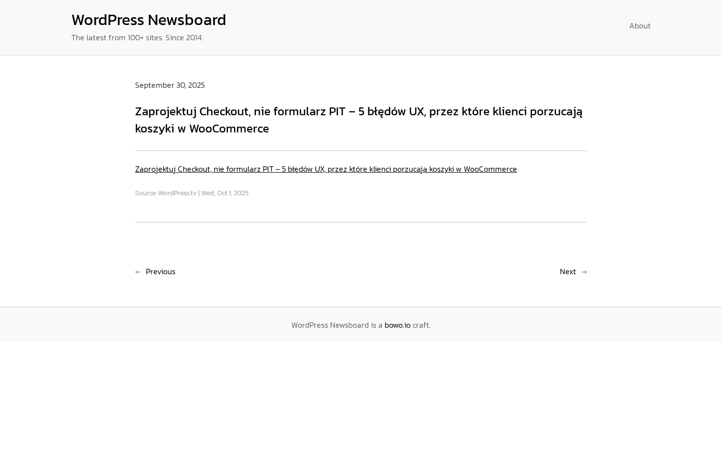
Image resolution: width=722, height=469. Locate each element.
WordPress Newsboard (148, 19)
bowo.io (398, 325)
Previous (160, 271)
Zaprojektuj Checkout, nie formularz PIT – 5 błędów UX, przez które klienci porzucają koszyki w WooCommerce (326, 169)
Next (568, 271)
